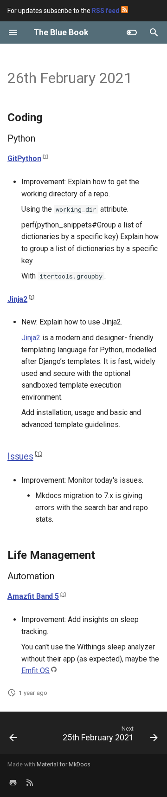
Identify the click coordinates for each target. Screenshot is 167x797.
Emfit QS (35, 670)
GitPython (24, 158)
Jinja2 (17, 299)
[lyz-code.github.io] (29, 782)
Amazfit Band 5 (33, 596)
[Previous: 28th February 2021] (13, 736)
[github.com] (13, 782)
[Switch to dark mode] (131, 32)
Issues (20, 456)
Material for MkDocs (63, 764)
